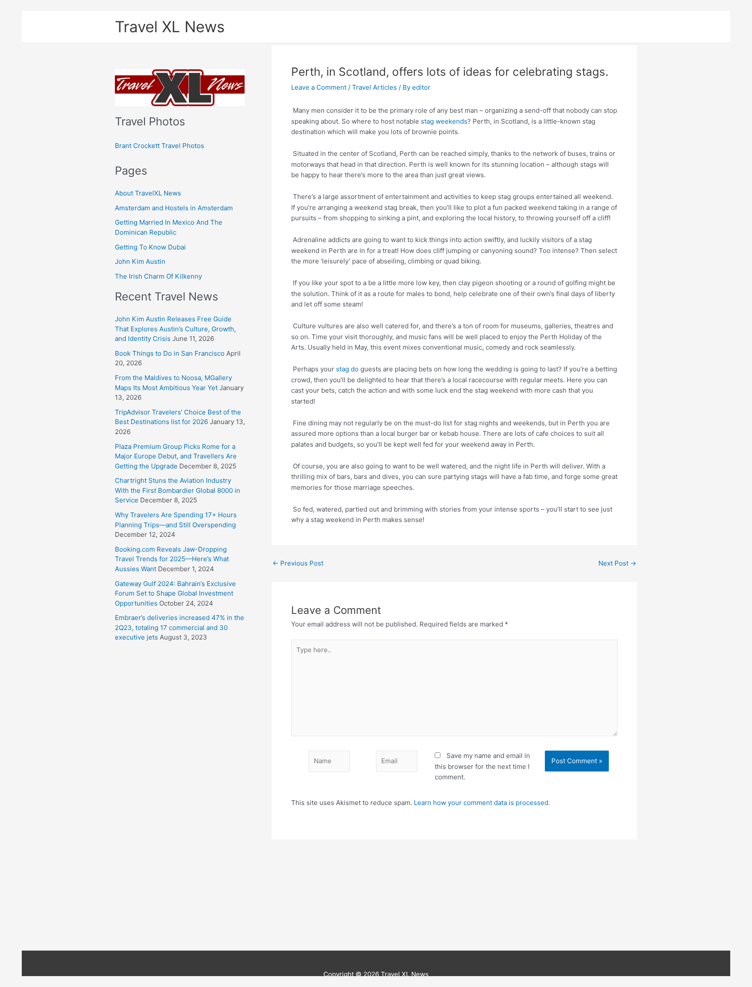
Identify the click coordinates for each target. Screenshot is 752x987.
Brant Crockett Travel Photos (159, 145)
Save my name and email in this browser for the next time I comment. (482, 766)
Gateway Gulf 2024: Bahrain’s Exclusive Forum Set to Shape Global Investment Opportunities (175, 593)
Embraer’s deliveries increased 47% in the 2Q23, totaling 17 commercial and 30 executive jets (179, 627)
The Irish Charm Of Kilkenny (158, 276)
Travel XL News (170, 26)
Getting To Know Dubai (150, 247)
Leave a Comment (318, 87)
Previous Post (297, 563)
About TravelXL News (148, 193)
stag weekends (444, 121)
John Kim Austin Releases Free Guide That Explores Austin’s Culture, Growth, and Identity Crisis (175, 329)
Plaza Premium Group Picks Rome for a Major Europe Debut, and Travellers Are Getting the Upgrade (176, 456)
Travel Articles (374, 87)
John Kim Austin (140, 261)
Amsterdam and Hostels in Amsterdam (174, 208)
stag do (347, 369)
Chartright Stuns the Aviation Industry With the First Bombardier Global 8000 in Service (177, 490)
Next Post (617, 563)
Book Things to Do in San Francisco (170, 353)
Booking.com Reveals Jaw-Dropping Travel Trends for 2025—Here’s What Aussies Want (172, 559)
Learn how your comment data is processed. (482, 802)
